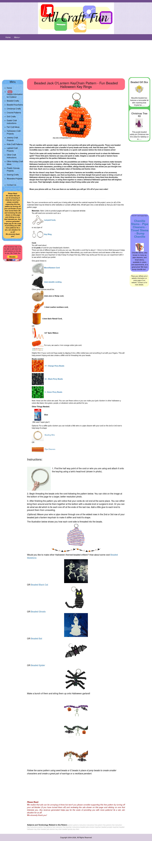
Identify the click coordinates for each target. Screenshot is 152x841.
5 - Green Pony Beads (53, 392)
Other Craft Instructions (11, 156)
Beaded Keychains (15, 104)
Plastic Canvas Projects (13, 169)
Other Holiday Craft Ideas (15, 162)
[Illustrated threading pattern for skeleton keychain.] (76, 535)
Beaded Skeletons (72, 556)
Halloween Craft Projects (13, 132)
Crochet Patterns (14, 112)
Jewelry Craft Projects (12, 139)
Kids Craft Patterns (15, 144)
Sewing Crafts (13, 174)
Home (8, 37)
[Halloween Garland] (76, 732)
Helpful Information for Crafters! (15, 94)
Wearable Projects (14, 178)
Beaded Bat (36, 638)
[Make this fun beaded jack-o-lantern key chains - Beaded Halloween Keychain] (76, 115)
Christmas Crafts (14, 108)
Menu (16, 37)
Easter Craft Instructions (12, 121)
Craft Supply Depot (142, 215)
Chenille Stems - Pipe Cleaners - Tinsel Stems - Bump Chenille (139, 229)
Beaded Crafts (13, 100)
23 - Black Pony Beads (53, 379)
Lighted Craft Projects (12, 149)
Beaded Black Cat (39, 584)
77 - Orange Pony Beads (54, 366)
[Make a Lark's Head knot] (39, 479)
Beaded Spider (38, 665)
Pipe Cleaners (49, 449)
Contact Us (11, 184)
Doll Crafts (11, 116)
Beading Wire (49, 435)
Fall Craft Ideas (13, 127)
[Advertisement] (76, 58)
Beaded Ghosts (38, 611)
